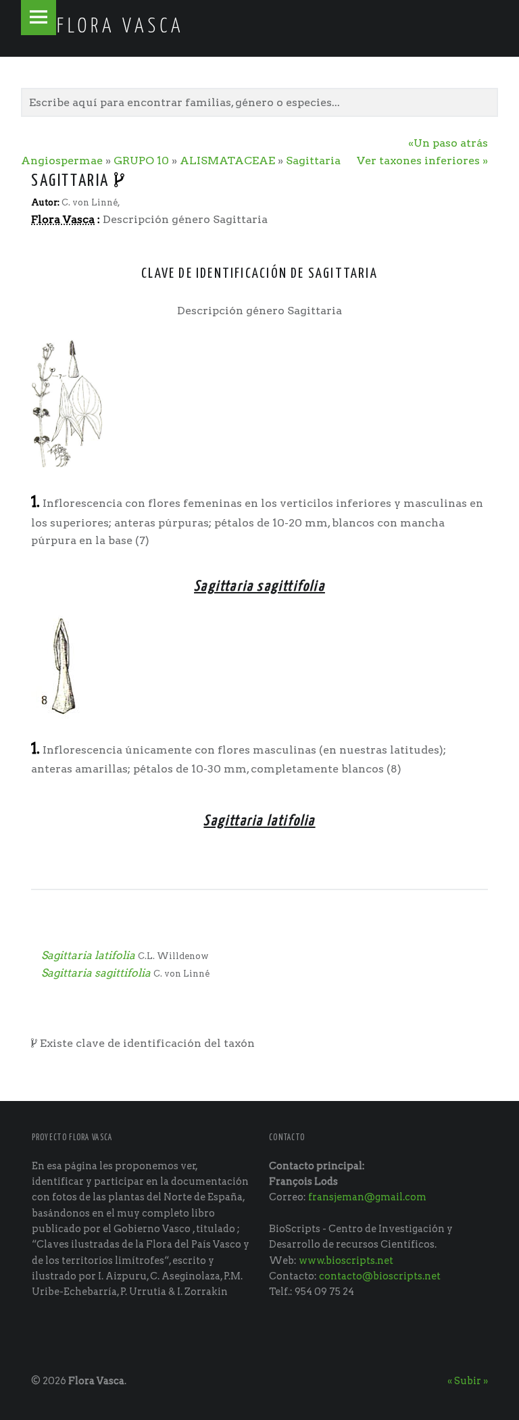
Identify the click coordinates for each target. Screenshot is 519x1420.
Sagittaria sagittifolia (96, 972)
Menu (38, 17)
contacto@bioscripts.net (380, 1276)
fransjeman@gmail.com (367, 1197)
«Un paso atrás (448, 143)
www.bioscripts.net (346, 1260)
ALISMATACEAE (227, 160)
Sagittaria (313, 160)
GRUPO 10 (141, 160)
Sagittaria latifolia (88, 955)
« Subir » (467, 1381)
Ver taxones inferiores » (422, 160)
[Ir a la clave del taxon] (120, 181)
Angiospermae (62, 160)
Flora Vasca (96, 1381)
